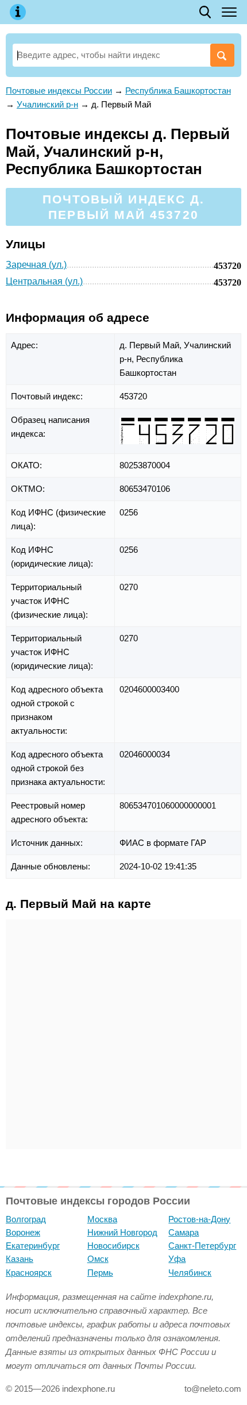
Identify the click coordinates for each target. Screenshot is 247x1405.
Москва (102, 1219)
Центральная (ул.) (44, 281)
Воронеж (23, 1232)
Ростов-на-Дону (199, 1219)
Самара (183, 1232)
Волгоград (26, 1219)
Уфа (177, 1259)
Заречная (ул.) (36, 265)
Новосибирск (113, 1245)
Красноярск (29, 1272)
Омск (98, 1259)
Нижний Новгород (122, 1232)
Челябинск (189, 1272)
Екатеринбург (33, 1245)
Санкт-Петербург (202, 1245)
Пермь (100, 1272)
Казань (19, 1259)
